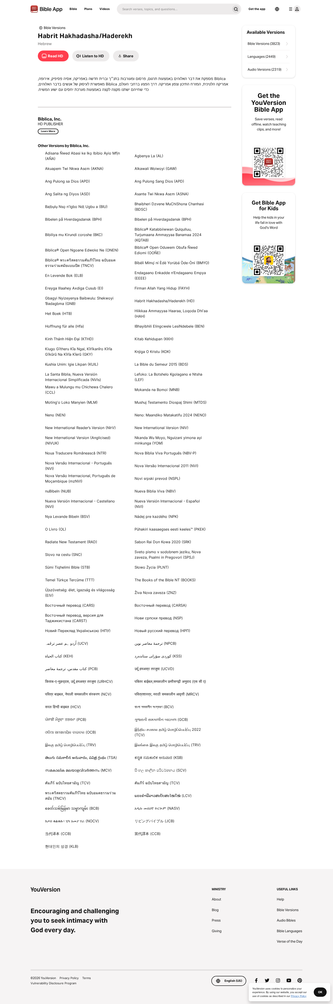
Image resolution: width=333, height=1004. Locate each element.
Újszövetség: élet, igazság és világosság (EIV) (80, 593)
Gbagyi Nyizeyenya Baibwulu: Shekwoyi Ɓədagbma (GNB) (79, 301)
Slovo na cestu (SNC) (63, 554)
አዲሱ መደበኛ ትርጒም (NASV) (157, 808)
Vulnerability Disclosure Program (53, 983)
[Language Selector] (277, 9)
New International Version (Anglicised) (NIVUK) (78, 440)
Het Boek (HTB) (58, 313)
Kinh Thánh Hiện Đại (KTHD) (69, 339)
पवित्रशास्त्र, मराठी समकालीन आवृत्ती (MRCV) (167, 694)
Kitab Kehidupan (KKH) (154, 339)
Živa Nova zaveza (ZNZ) (155, 592)
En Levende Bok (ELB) (64, 275)
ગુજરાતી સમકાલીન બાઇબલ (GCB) (161, 719)
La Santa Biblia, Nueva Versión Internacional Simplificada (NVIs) (73, 377)
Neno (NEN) (55, 415)
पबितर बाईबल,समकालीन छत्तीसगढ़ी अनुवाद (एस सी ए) (170, 681)
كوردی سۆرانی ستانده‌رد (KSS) (158, 656)
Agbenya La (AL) (149, 156)
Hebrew (45, 43)
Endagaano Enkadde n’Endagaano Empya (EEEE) (170, 275)
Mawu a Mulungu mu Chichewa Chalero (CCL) (79, 390)
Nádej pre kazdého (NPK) (156, 516)
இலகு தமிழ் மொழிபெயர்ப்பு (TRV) (70, 745)
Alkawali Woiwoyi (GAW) (156, 168)
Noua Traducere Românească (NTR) (75, 453)
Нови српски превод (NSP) (159, 618)
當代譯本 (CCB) (148, 833)
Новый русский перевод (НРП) (162, 630)
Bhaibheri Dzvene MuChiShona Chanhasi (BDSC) (169, 207)
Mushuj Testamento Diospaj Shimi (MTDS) (171, 402)
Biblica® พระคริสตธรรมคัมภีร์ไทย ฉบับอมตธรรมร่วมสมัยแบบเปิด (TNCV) (80, 263)
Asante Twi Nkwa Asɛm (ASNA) (162, 194)
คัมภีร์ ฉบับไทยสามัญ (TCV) (67, 783)
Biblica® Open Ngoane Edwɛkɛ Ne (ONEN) (81, 250)
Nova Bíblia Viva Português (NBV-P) (165, 453)
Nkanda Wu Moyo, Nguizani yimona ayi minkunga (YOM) (168, 440)
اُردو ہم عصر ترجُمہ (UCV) (66, 643)
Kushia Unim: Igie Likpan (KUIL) (71, 364)
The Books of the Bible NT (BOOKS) (165, 580)
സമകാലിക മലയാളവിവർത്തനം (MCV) (78, 770)
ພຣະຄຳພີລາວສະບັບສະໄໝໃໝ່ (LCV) (163, 795)
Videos (104, 9)
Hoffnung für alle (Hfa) (64, 326)
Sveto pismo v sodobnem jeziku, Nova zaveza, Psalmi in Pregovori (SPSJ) (168, 555)
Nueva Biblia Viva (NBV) (155, 491)
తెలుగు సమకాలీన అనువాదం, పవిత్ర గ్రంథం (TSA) (81, 757)
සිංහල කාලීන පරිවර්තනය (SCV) (160, 770)
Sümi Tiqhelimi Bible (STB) (67, 567)
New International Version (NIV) (161, 427)
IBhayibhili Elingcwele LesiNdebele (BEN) (170, 326)
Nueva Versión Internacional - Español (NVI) (167, 504)
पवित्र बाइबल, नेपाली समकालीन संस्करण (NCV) (78, 694)
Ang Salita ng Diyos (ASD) (67, 194)
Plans (88, 9)
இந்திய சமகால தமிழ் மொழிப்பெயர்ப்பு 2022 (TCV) (168, 732)
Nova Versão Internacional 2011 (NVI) (166, 465)
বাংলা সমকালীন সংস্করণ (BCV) (154, 707)
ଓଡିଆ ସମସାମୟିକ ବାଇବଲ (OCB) (70, 732)
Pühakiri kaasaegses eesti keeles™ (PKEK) (170, 529)
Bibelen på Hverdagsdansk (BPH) (73, 219)
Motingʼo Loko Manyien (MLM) (71, 402)
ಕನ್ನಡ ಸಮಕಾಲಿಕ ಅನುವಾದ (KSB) (159, 757)
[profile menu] (293, 9)
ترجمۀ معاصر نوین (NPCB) (155, 643)
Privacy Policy (69, 978)
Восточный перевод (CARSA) (161, 605)
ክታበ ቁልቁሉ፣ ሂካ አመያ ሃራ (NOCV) (72, 821)
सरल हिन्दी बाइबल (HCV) (63, 707)
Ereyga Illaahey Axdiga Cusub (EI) (74, 288)
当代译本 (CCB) (58, 833)
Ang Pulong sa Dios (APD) (67, 181)
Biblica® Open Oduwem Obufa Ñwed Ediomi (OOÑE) (166, 250)
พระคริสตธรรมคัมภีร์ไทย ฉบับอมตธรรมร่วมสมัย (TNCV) (80, 796)
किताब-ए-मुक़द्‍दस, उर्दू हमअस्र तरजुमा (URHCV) (79, 681)
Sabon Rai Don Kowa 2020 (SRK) (163, 542)
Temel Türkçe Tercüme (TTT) (69, 580)
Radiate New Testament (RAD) (71, 542)
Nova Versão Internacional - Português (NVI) (78, 466)
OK (320, 992)
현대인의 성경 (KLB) (61, 846)
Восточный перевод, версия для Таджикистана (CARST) (74, 618)
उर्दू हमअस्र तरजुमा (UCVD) (154, 668)
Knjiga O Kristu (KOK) (153, 351)
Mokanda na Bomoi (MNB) (157, 389)
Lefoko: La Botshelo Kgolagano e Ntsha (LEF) (168, 377)
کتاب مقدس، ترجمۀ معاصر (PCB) (71, 668)
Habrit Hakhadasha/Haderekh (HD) (165, 301)
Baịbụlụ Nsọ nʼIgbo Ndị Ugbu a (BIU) (76, 206)
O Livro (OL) (55, 529)
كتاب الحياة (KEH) (59, 656)
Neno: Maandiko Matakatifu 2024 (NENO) (170, 415)
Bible (73, 9)
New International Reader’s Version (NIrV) (80, 427)
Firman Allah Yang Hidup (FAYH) (162, 288)
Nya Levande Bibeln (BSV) (67, 516)
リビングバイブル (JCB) (154, 821)
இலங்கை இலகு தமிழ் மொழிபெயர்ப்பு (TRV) (168, 745)
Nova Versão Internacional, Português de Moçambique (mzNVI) (80, 478)
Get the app (257, 9)
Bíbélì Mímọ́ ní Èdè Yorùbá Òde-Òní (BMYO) (172, 263)
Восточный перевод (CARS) (70, 605)
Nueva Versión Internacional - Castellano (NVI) (80, 504)
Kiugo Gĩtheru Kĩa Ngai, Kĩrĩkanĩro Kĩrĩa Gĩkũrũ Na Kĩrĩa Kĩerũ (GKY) (78, 352)
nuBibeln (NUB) (58, 491)
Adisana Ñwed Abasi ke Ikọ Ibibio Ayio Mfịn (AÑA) (82, 156)
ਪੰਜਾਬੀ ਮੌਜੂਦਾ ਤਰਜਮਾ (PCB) (65, 719)
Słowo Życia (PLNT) (152, 567)
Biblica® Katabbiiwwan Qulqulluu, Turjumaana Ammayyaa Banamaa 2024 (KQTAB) (168, 234)
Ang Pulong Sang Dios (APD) (159, 181)
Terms (86, 978)
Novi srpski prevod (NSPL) (157, 478)
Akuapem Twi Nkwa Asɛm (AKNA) (74, 168)
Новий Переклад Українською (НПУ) (78, 630)
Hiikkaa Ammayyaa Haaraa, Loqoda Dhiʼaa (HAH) (171, 314)
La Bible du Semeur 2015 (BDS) (161, 364)
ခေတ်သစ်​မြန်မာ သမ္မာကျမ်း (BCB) (72, 808)
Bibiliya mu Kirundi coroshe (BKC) (74, 234)
